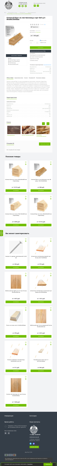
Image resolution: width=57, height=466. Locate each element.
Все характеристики (47, 64)
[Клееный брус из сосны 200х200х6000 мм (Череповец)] (41, 204)
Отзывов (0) (32, 78)
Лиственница (22, 12)
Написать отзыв (44, 144)
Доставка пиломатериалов (36, 56)
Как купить (32, 53)
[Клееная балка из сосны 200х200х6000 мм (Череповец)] (16, 170)
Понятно (48, 464)
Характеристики (18, 78)
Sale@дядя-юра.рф (23, 2)
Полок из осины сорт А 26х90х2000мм (16, 325)
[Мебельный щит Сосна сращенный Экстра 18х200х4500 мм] (41, 316)
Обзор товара (10, 77)
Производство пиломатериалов (37, 55)
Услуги (26, 78)
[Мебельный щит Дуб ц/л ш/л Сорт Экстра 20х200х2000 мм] (16, 281)
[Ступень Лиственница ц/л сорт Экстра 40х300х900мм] (16, 385)
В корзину (40, 47)
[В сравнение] (25, 164)
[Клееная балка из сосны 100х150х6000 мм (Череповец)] (16, 204)
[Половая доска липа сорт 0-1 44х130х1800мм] (41, 350)
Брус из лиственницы (14, 61)
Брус (10, 58)
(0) (44, 24)
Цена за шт (43, 42)
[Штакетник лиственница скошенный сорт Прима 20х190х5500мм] (41, 281)
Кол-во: (31, 40)
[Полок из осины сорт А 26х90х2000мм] (16, 316)
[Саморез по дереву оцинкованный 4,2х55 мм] (16, 247)
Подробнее (29, 464)
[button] (22, 4)
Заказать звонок (34, 447)
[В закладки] (25, 162)
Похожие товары (40, 78)
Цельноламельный (32, 12)
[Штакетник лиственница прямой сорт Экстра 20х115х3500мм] (41, 247)
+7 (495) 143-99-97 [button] (35, 434)
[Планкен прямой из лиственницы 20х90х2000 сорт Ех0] (16, 350)
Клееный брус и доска (12, 12)
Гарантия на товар (34, 58)
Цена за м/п (43, 40)
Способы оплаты (34, 60)
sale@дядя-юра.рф (34, 437)
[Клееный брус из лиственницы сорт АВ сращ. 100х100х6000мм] (41, 170)
